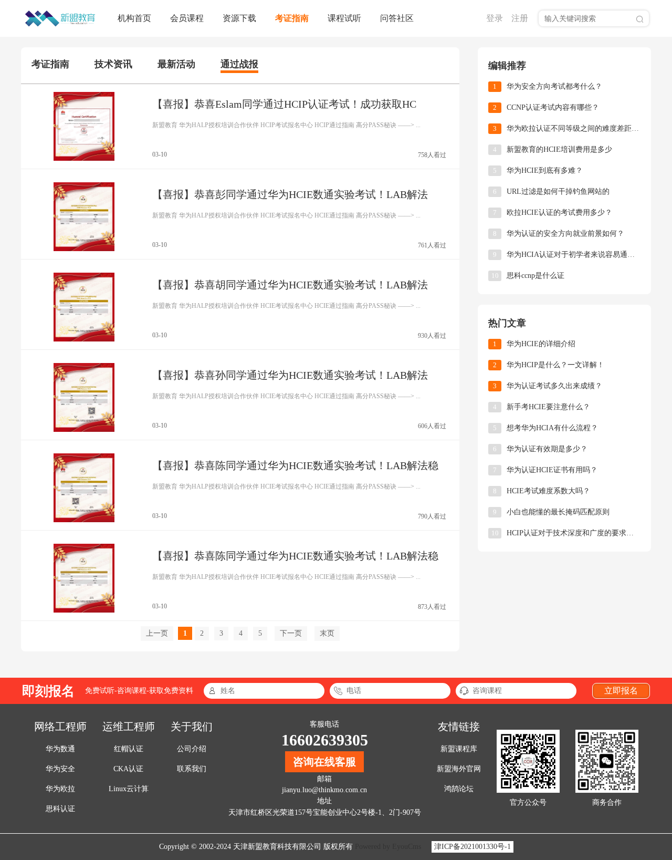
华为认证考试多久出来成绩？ (554, 386)
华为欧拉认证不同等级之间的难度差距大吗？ (573, 128)
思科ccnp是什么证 (535, 275)
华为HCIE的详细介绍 (541, 344)
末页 (327, 633)
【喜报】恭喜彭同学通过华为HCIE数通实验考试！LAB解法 (290, 194)
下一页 (291, 633)
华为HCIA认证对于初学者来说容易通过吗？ (573, 254)
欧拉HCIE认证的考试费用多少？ (559, 212)
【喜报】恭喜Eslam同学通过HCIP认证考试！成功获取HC (284, 104)
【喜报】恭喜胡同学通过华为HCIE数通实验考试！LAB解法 (290, 285)
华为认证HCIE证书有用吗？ (552, 470)
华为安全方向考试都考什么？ (554, 86)
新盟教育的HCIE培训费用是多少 (559, 149)
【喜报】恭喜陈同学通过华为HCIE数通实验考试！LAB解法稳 (295, 465)
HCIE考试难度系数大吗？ (548, 491)
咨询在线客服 (324, 762)
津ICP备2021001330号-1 (472, 847)
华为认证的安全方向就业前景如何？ (565, 233)
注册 (519, 18)
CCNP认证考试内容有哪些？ (553, 107)
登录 (494, 18)
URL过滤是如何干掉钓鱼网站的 (558, 191)
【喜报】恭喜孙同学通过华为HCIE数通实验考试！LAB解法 (290, 375)
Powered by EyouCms (387, 847)
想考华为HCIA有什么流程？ (552, 428)
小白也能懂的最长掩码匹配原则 (558, 512)
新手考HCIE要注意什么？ (548, 407)
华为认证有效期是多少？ (547, 449)
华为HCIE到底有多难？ (545, 170)
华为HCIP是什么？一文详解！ (555, 365)
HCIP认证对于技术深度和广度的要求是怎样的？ (573, 533)
